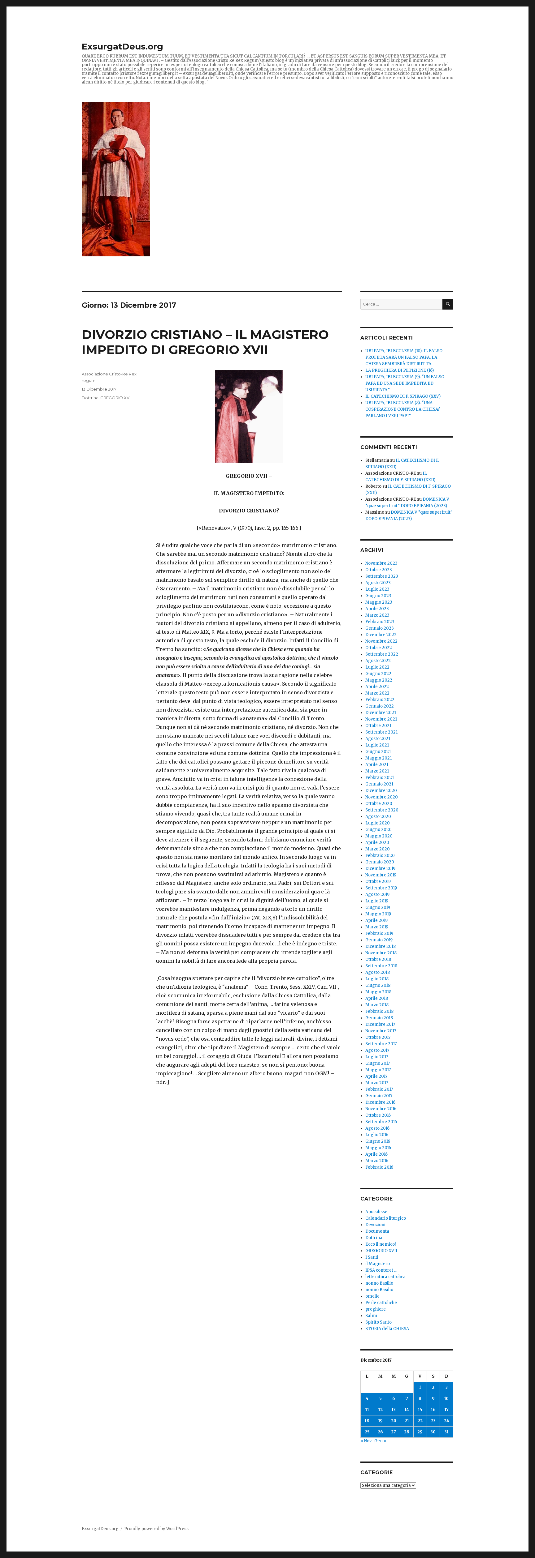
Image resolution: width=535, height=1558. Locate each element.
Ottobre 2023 (378, 569)
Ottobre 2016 (378, 1115)
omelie (372, 1296)
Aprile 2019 (376, 920)
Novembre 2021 (381, 719)
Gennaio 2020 (379, 862)
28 (406, 1432)
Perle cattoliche (381, 1302)
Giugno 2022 (378, 673)
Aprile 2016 (376, 1154)
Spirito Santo (378, 1322)
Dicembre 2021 (380, 712)
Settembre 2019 (381, 888)
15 (420, 1409)
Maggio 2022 (378, 680)
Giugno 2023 (378, 595)
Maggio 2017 (378, 1069)
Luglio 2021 (377, 745)
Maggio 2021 (378, 758)
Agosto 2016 (377, 1128)
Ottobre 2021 (378, 725)
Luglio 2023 (377, 589)
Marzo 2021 (377, 771)
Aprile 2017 (376, 1076)
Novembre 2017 (380, 1031)
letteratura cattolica (385, 1276)
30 (433, 1432)
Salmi (371, 1315)
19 (380, 1420)
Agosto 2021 (377, 738)
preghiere (375, 1309)
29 (420, 1432)
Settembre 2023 (381, 576)
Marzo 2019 (376, 927)
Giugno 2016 (377, 1141)
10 (446, 1398)
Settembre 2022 (381, 654)
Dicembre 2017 (380, 1024)
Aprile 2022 (377, 686)
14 (407, 1409)
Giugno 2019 (377, 907)
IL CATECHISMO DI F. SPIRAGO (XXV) (403, 396)
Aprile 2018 (376, 998)
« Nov (366, 1441)
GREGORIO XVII (115, 397)
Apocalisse (376, 1211)
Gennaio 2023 (379, 628)
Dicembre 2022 (381, 634)
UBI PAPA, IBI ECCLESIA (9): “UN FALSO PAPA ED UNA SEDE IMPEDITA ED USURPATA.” (404, 383)
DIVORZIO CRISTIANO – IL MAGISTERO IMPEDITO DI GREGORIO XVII (205, 342)
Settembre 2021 (381, 732)
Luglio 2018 (377, 979)
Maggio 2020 (379, 836)
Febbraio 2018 (379, 1011)
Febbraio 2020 (380, 855)
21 (407, 1420)
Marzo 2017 (376, 1082)
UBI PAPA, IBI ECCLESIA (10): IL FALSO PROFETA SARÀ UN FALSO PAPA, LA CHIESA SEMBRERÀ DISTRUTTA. (403, 357)
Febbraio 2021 (379, 777)
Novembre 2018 (381, 953)
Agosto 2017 (377, 1050)
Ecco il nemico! (380, 1244)
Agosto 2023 (378, 582)
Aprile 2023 (377, 608)
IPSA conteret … (381, 1270)
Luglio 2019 (376, 901)
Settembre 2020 (381, 810)
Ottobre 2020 (378, 803)
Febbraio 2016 (379, 1167)
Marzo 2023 (377, 615)
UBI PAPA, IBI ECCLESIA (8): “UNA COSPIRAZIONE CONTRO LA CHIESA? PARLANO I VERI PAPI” (402, 409)
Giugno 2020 (378, 829)
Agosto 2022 (378, 660)
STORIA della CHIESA (387, 1328)
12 (380, 1409)
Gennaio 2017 (378, 1095)
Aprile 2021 (376, 764)
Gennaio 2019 (379, 940)
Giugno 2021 (378, 751)
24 (446, 1420)
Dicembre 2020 (381, 790)
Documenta (377, 1231)
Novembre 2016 (380, 1108)
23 (433, 1420)
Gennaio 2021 (379, 784)
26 (380, 1432)
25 (367, 1432)
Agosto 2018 (377, 972)
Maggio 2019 (378, 914)
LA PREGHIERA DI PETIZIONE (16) (399, 370)
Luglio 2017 (376, 1056)
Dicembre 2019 (380, 868)
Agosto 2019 (377, 894)
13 (394, 1409)
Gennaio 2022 (379, 706)
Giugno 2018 (377, 985)
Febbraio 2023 (379, 621)
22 (420, 1420)
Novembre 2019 (380, 875)
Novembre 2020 (381, 797)
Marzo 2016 (376, 1160)
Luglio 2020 (377, 823)
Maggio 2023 (378, 602)
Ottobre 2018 (378, 959)
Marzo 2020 (377, 849)
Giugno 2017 (377, 1063)
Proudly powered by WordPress (156, 1528)
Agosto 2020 (378, 816)
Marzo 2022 (377, 693)
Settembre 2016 (381, 1121)
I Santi (371, 1257)
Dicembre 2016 (380, 1102)
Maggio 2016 (378, 1147)
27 (393, 1432)
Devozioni (375, 1224)
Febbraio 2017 (379, 1089)
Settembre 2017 (381, 1044)
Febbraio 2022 (379, 699)
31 (447, 1432)
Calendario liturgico (385, 1218)
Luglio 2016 (376, 1134)
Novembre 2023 (381, 563)
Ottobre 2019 (378, 881)
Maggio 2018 (378, 992)
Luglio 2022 (377, 667)
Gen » (380, 1441)
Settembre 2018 (381, 966)
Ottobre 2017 (377, 1037)
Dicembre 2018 (380, 946)
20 (393, 1420)
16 (433, 1409)
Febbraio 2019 (379, 933)
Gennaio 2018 (379, 1018)
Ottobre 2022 (378, 647)
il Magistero (377, 1263)
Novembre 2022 (381, 641)
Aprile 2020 (377, 842)
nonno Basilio (379, 1283)
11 (367, 1409)
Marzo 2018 (377, 1005)
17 (447, 1409)
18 (367, 1420)
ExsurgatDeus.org (122, 46)
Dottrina (90, 397)
